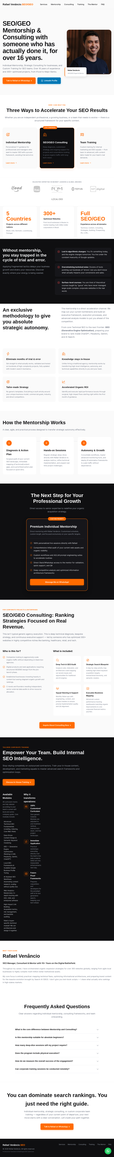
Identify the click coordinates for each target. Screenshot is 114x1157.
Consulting (69, 4)
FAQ (102, 4)
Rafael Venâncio (18, 4)
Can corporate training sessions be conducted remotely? (42, 1069)
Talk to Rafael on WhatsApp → (19, 80)
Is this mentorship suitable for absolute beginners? (39, 1037)
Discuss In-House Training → (18, 782)
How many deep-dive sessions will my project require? (41, 1045)
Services (43, 4)
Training (80, 4)
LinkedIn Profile (50, 80)
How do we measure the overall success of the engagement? (44, 1061)
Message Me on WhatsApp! (57, 582)
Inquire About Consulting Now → (57, 725)
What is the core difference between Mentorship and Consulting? (46, 1029)
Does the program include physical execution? (37, 1053)
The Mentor (93, 4)
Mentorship (56, 4)
